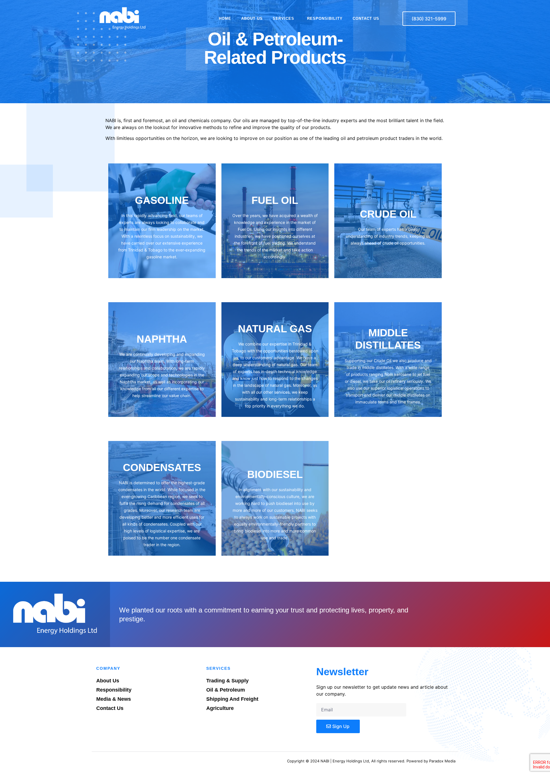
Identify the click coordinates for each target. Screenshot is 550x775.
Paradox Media (442, 761)
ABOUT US (252, 18)
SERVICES (283, 18)
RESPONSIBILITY (325, 18)
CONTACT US (366, 18)
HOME (225, 18)
